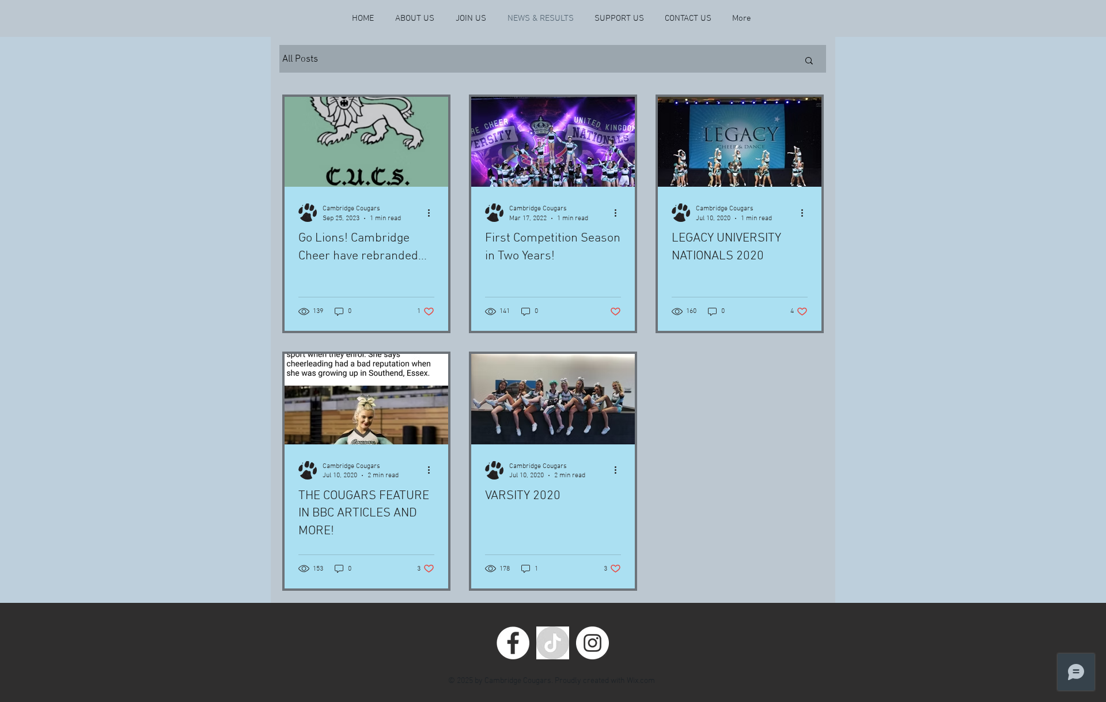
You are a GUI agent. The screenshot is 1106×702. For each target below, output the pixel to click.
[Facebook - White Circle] (513, 642)
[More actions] (433, 213)
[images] (552, 642)
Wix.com (641, 681)
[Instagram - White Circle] (592, 642)
